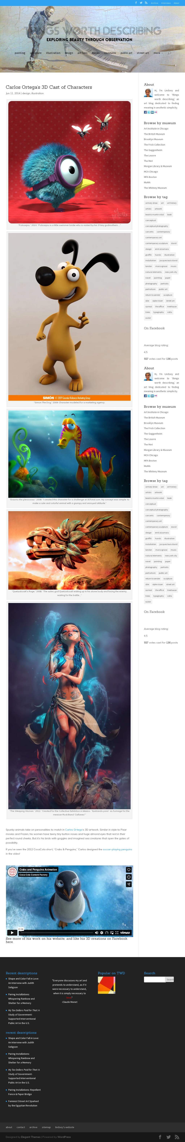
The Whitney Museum (155, 187)
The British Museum (154, 134)
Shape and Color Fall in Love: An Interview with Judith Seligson (23, 983)
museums (110, 53)
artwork (158, 208)
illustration (53, 53)
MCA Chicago (151, 171)
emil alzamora (162, 249)
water (148, 317)
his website (56, 938)
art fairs (82, 53)
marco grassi (161, 266)
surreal (148, 306)
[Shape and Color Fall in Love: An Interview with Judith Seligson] (106, 986)
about (9, 1127)
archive (33, 1127)
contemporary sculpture (156, 243)
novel (147, 277)
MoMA (147, 182)
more (157, 53)
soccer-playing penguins (117, 849)
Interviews (166, 3)
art (162, 203)
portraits (164, 283)
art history (172, 203)
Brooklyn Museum (153, 139)
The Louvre (150, 155)
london (148, 266)
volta (169, 312)
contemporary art (153, 237)
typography (158, 312)
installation (150, 260)
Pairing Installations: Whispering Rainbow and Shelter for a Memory (21, 999)
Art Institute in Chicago (156, 128)
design (69, 53)
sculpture (36, 53)
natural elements (153, 272)
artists (148, 208)
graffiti (148, 254)
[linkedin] (152, 112)
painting (20, 53)
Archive (154, 3)
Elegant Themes (30, 1137)
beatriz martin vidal (154, 214)
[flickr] (155, 112)
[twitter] (148, 112)
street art (143, 53)
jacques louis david (168, 260)
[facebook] (145, 112)
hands (158, 254)
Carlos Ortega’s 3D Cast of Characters (49, 87)
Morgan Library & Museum (158, 166)
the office (159, 306)
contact (21, 1127)
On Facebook (154, 328)
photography (151, 283)
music (174, 266)
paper (167, 277)
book (169, 214)
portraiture (150, 289)
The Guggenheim (153, 150)
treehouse (172, 306)
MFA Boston (150, 177)
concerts (149, 231)
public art (126, 53)
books (96, 53)
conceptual (150, 220)
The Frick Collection (154, 144)
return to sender (152, 295)
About (176, 3)
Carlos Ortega (73, 829)
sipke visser (157, 300)
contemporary (163, 231)
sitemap (46, 1127)
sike (147, 300)
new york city (171, 272)
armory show (151, 203)
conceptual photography (156, 226)
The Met (148, 160)
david (174, 243)
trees (147, 312)
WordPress (64, 1137)
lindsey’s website (64, 1127)
